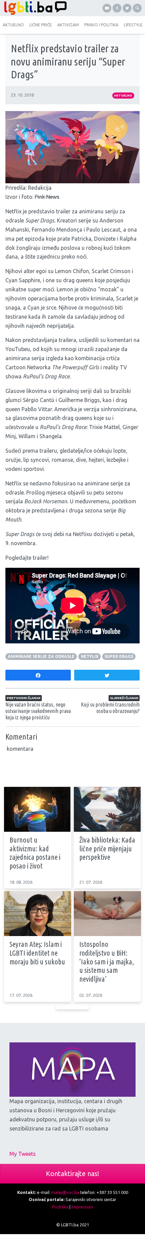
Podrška (60, 1206)
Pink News (47, 197)
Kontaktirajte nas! (72, 1173)
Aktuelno (123, 95)
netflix (89, 656)
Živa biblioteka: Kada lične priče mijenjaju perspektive (107, 848)
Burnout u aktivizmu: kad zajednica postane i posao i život (34, 853)
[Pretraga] (137, 8)
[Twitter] (127, 8)
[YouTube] (107, 8)
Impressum (82, 1206)
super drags (119, 656)
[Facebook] (117, 8)
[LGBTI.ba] (36, 8)
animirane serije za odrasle (41, 656)
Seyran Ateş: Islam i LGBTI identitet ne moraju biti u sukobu (37, 953)
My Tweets (22, 1154)
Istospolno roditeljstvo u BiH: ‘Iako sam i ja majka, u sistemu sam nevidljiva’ (106, 961)
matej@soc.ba (65, 1192)
